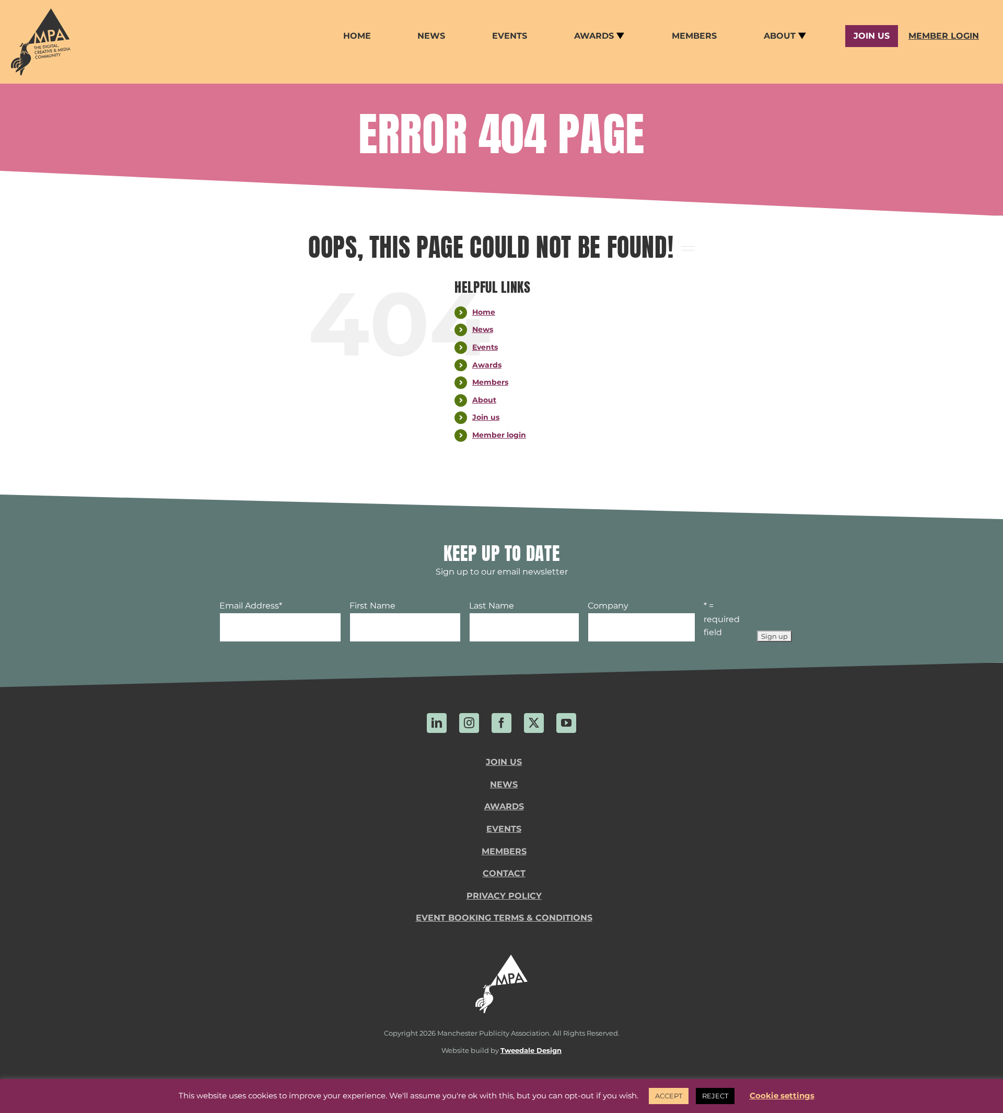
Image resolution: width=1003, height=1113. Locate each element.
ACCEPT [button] (668, 1096)
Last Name (491, 606)
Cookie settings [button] (782, 1095)
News (482, 329)
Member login (499, 435)
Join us (485, 417)
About (484, 400)
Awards (486, 365)
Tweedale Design (531, 1050)
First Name (372, 606)
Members (490, 382)
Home (483, 312)
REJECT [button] (715, 1096)
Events (485, 347)
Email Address (250, 606)
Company (608, 606)
